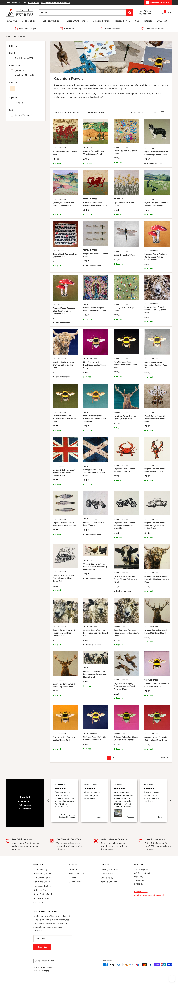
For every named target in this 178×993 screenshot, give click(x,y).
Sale (137, 21)
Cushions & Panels (101, 21)
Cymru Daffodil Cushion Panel (124, 203)
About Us (73, 869)
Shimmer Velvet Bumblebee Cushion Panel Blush (156, 684)
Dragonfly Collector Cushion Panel (95, 254)
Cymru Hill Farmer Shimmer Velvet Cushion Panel (156, 204)
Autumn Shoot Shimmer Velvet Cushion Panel (93, 152)
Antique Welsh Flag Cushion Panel (65, 152)
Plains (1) (19, 102)
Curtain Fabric (28, 21)
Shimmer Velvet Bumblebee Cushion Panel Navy (95, 738)
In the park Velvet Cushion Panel (125, 309)
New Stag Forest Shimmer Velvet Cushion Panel (125, 417)
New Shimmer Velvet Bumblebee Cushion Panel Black (125, 364)
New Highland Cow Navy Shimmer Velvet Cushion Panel (63, 365)
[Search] (129, 12)
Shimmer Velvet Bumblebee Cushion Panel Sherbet (126, 738)
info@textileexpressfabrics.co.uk (55, 3)
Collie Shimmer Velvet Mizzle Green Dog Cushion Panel (157, 153)
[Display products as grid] (162, 112)
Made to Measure (77, 873)
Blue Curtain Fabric (42, 877)
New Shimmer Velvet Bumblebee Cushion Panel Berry (94, 365)
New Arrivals (11, 21)
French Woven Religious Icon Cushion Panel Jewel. (94, 309)
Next (163, 758)
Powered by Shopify (41, 970)
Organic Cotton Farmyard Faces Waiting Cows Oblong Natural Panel (95, 674)
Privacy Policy (107, 873)
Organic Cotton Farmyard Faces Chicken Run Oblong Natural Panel (95, 566)
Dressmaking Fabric (42, 873)
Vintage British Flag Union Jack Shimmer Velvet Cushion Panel (64, 473)
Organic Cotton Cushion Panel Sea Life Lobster (154, 469)
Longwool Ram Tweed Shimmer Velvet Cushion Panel (155, 310)
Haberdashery (120, 21)
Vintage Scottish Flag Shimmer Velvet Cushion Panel (94, 472)
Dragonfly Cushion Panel (124, 255)
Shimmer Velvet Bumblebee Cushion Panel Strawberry (156, 738)
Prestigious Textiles (42, 886)
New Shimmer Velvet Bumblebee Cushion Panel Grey (155, 365)
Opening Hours (75, 882)
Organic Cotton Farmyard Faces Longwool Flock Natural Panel (64, 633)
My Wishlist (162, 21)
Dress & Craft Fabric (76, 21)
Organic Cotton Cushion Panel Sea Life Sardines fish (64, 524)
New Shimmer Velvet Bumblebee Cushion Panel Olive (64, 418)
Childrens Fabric (40, 890)
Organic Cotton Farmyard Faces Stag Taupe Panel (64, 685)
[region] (109, 801)
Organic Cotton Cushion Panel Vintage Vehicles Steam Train (63, 578)
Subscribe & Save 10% (160, 3)
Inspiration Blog (40, 869)
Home (8, 36)
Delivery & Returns (109, 869)
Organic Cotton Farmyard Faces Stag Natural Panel (155, 631)
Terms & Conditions (109, 882)
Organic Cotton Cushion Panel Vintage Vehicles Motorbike (124, 525)
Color (11, 82)
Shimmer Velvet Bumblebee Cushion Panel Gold (65, 738)
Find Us (72, 877)
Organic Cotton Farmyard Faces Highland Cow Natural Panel (156, 579)
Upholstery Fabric (51, 21)
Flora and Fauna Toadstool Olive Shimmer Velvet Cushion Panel (64, 311)
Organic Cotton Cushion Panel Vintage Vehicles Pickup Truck (154, 525)
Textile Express (59, 148)
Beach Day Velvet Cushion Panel (125, 152)
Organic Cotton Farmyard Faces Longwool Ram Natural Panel (126, 633)
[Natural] (12, 88)
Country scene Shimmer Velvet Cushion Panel (63, 204)
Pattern (12, 110)
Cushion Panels (19, 36)
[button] (48, 800)
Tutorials (148, 21)
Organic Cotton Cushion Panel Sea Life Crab (124, 469)
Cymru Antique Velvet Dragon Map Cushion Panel (95, 203)
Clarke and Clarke (41, 882)
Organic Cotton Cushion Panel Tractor (93, 523)
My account (145, 13)
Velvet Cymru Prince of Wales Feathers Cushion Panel (154, 419)
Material (13, 65)
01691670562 (33, 3)
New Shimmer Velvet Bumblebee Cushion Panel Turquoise (94, 418)
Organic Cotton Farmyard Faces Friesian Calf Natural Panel (125, 579)
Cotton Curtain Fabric (43, 894)
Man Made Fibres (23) (25, 75)
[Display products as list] (167, 112)
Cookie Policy (107, 877)
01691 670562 (141, 891)
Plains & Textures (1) (24, 115)
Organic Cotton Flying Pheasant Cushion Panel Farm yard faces (124, 686)
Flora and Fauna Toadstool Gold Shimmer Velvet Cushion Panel (155, 257)
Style (11, 97)
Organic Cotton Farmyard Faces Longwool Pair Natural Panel (95, 633)
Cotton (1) (19, 70)
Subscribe (42, 947)
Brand (12, 53)
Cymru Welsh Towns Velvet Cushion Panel (65, 255)
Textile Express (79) (24, 58)
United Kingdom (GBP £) (44, 961)
